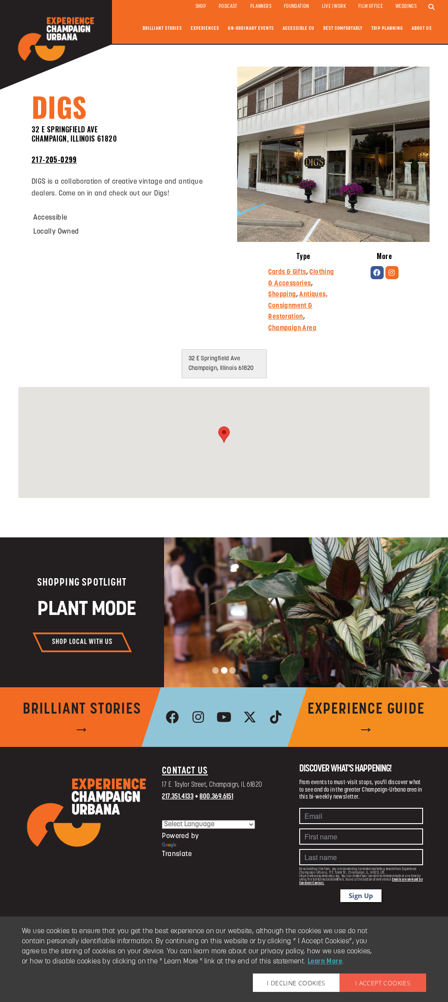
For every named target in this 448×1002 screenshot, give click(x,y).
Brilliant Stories (162, 28)
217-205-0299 (54, 159)
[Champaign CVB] (87, 812)
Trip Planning (387, 28)
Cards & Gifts (287, 272)
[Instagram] (392, 272)
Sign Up (361, 895)
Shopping (282, 294)
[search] (431, 7)
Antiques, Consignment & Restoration (298, 305)
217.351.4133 (177, 796)
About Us (422, 28)
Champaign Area (292, 328)
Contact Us (185, 771)
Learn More (325, 961)
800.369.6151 (216, 796)
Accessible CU (299, 28)
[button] (224, 434)
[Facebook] (377, 272)
